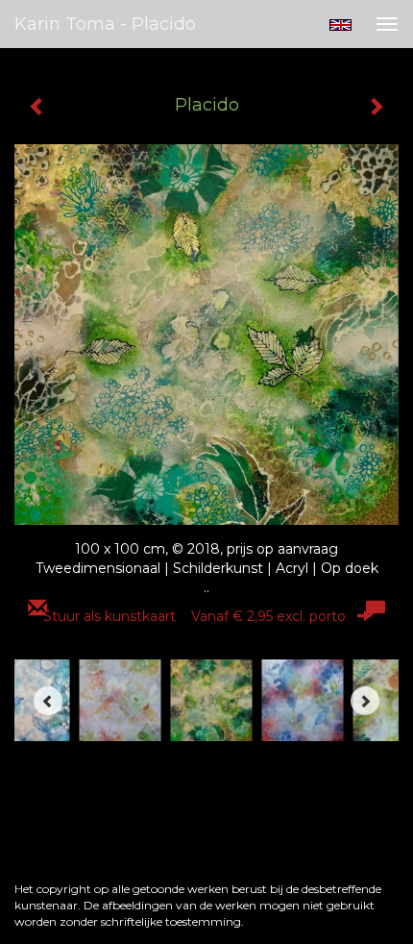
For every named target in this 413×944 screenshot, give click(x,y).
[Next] (365, 700)
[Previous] (48, 700)
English (340, 25)
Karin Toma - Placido (105, 24)
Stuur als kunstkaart (194, 616)
